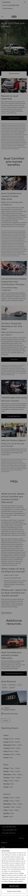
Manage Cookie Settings (14, 891)
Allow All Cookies (14, 886)
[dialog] (14, 872)
